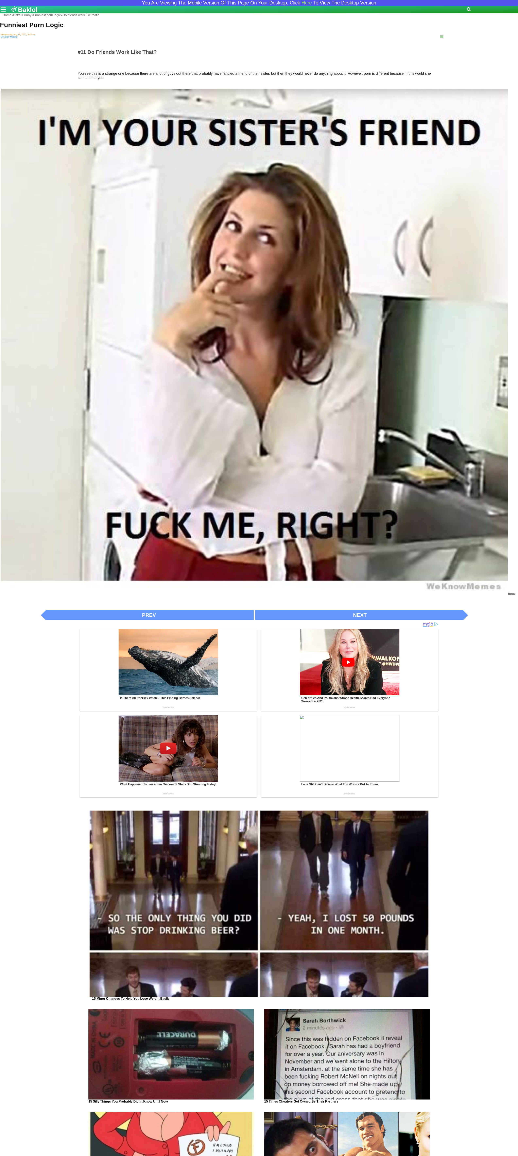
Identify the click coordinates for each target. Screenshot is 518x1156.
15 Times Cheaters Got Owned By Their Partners (301, 1101)
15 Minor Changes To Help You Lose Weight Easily (131, 998)
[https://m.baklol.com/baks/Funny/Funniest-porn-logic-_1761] (441, 37)
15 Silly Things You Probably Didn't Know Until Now (128, 1101)
